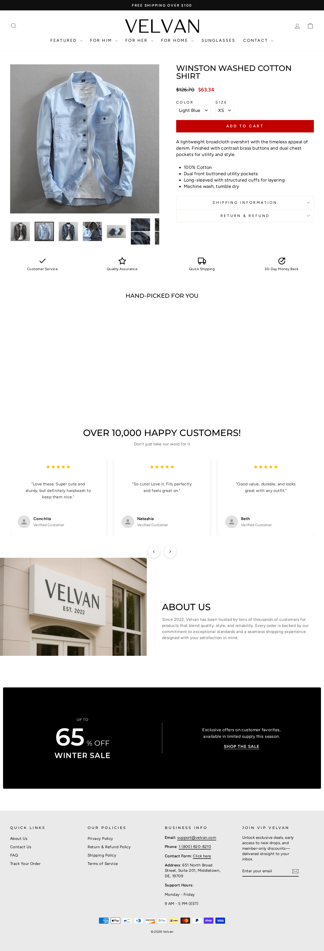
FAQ (14, 855)
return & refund (245, 215)
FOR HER (137, 40)
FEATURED (64, 40)
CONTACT (256, 40)
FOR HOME (175, 40)
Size (221, 102)
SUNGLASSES (218, 40)
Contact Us (20, 846)
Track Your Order (25, 863)
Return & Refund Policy (109, 846)
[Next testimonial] (170, 552)
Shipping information (245, 202)
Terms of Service (103, 863)
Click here (202, 856)
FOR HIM (102, 40)
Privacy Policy (100, 838)
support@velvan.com (196, 837)
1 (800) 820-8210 (195, 846)
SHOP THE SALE (241, 746)
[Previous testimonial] (154, 552)
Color (185, 102)
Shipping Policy (102, 855)
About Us (19, 838)
